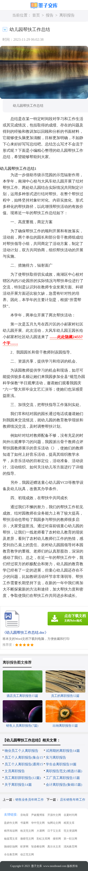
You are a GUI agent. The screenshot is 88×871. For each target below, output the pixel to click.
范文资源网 (70, 830)
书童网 (24, 822)
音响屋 (24, 814)
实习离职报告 (56, 757)
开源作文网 (54, 814)
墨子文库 (36, 866)
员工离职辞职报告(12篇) (23, 778)
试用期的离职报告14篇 (63, 750)
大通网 (41, 830)
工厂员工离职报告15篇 (63, 778)
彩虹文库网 (43, 838)
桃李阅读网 (11, 830)
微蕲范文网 (27, 838)
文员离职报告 (15, 771)
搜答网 (57, 838)
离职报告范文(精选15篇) (64, 771)
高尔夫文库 (54, 846)
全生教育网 (11, 854)
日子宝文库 (54, 830)
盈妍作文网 (11, 822)
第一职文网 (70, 838)
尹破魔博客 (38, 814)
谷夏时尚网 (70, 814)
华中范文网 (38, 822)
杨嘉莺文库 (11, 838)
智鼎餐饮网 (38, 846)
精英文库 (69, 822)
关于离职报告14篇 (18, 784)
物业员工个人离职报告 (21, 750)
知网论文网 (54, 822)
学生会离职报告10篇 (61, 764)
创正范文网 (27, 854)
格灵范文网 (27, 830)
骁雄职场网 (11, 846)
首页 (36, 15)
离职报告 (67, 15)
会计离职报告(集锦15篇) (64, 784)
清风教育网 (70, 846)
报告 (49, 15)
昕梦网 (24, 846)
